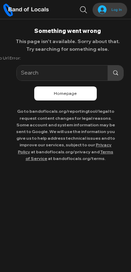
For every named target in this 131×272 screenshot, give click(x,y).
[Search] (115, 73)
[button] (83, 9)
